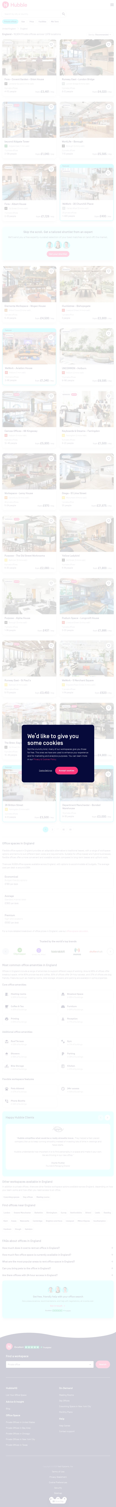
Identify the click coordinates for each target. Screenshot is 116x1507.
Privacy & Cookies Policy (44, 759)
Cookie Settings (45, 770)
